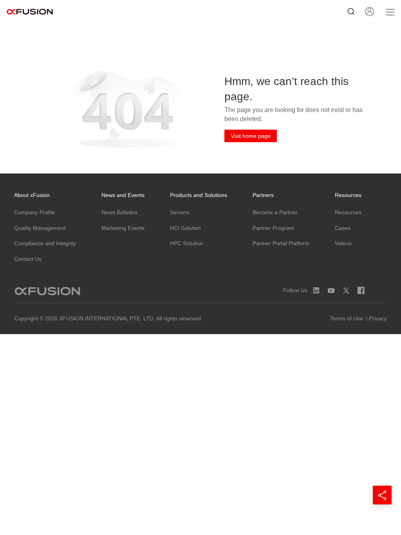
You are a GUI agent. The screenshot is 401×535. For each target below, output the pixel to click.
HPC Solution (186, 243)
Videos (343, 243)
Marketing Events (123, 228)
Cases (342, 228)
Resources (348, 212)
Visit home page (251, 136)
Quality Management (40, 228)
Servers (179, 212)
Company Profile (34, 212)
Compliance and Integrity (45, 243)
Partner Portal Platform (281, 243)
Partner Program (273, 228)
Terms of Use (346, 318)
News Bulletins (119, 212)
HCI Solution (185, 228)
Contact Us (28, 259)
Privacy (378, 318)
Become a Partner (275, 212)
